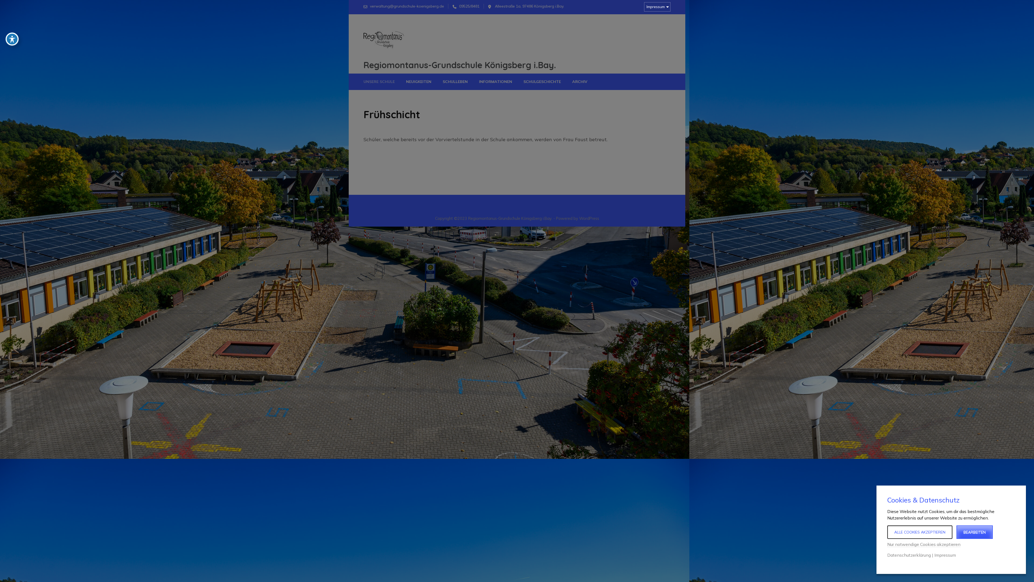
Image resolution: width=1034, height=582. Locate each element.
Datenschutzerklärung (909, 555)
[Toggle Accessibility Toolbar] (12, 39)
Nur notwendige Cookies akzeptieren (923, 544)
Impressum (656, 6)
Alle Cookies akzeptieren (919, 532)
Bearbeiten (974, 532)
